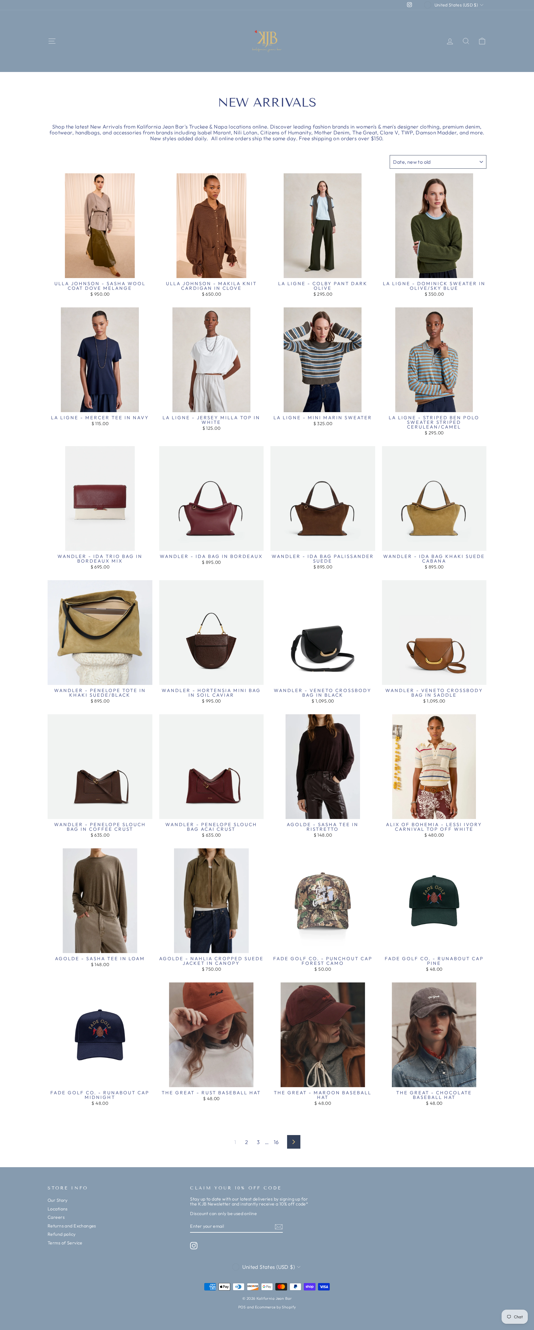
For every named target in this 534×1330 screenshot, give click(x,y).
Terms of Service (65, 1243)
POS (242, 1307)
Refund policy (62, 1234)
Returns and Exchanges (72, 1226)
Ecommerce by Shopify (275, 1307)
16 (276, 1142)
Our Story (58, 1200)
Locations (58, 1209)
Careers (56, 1217)
